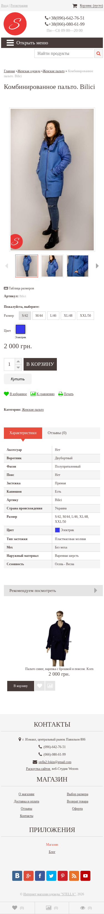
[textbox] (63, 53)
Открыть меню (32, 42)
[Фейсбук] (40, 876)
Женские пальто (33, 410)
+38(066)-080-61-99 (67, 24)
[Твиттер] (51, 876)
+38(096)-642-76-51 (67, 18)
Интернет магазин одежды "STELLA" (49, 894)
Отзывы (26, 809)
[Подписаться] (74, 876)
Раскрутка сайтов (38, 769)
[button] (19, 288)
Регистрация (19, 6)
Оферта (77, 809)
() (22, 908)
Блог (52, 852)
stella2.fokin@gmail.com (55, 762)
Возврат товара (77, 801)
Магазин (52, 845)
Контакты (26, 816)
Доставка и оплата (26, 801)
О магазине (26, 794)
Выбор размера (77, 794)
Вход (4, 6)
